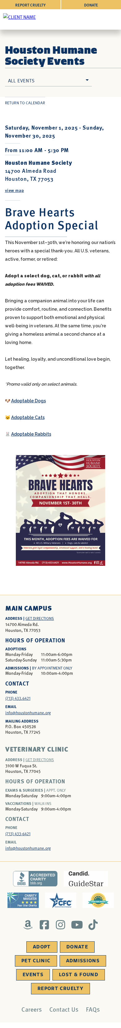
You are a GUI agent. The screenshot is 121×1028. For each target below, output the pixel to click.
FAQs (93, 1009)
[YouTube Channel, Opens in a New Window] (76, 924)
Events (33, 974)
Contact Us (63, 1009)
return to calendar (25, 103)
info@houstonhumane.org (28, 712)
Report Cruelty (30, 5)
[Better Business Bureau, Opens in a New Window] (35, 878)
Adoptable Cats (28, 417)
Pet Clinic (36, 961)
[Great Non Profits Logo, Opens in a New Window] (98, 900)
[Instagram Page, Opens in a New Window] (60, 924)
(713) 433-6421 (17, 833)
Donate (91, 5)
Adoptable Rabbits (31, 434)
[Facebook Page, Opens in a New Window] (44, 924)
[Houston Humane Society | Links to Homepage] (19, 16)
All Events (21, 80)
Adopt (42, 947)
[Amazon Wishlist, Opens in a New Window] (28, 924)
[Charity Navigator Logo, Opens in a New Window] (23, 900)
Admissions (83, 961)
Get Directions (39, 618)
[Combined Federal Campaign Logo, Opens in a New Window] (60, 900)
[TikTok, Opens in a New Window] (93, 924)
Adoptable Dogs (28, 400)
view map (14, 190)
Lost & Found (78, 974)
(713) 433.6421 (17, 698)
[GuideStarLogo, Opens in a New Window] (86, 878)
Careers (31, 1009)
